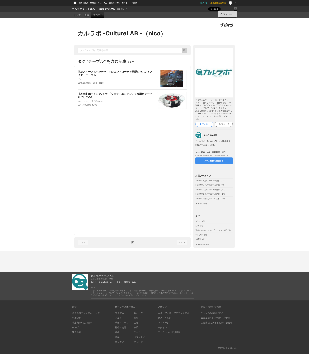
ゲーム (137, 332)
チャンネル (102, 3)
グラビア (138, 341)
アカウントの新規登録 (169, 332)
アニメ (118, 317)
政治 (136, 327)
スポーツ (138, 313)
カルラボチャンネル (83, 9)
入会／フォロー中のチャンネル (173, 313)
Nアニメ (125, 3)
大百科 (112, 3)
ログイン (204, 3)
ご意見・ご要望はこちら (125, 282)
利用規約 (76, 317)
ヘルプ (75, 327)
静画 (86, 3)
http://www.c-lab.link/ (205, 145)
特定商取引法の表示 (82, 322)
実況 (118, 3)
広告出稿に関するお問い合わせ (216, 322)
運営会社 (76, 332)
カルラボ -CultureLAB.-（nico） (122, 33)
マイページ (163, 322)
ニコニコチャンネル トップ (86, 313)
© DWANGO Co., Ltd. (227, 348)
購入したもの (164, 317)
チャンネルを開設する (212, 313)
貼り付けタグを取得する (101, 282)
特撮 (117, 332)
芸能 (136, 317)
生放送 (93, 3)
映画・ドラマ (122, 322)
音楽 (117, 337)
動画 (81, 3)
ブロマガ (97, 15)
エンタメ (121, 9)
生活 (136, 322)
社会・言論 (120, 327)
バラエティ (139, 337)
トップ (77, 15)
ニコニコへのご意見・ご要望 (215, 317)
